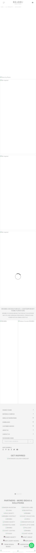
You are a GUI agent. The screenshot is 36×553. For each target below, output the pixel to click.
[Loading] (18, 276)
